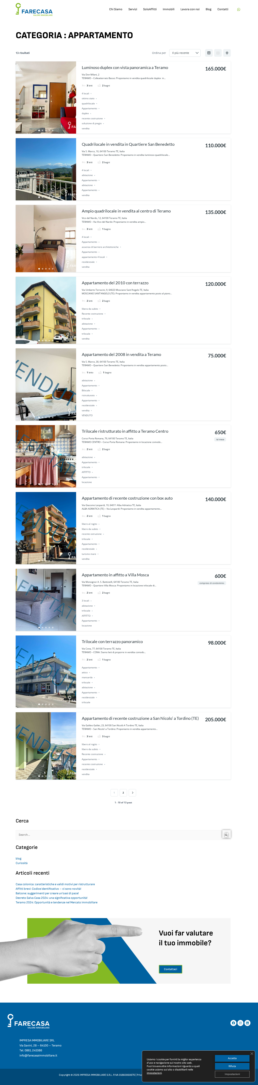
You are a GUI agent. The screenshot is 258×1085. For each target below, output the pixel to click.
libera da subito (90, 308)
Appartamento (89, 108)
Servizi (132, 9)
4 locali (85, 93)
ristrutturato (88, 395)
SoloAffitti (150, 9)
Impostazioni (232, 1074)
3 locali (85, 600)
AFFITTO (86, 472)
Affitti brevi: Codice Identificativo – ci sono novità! (48, 889)
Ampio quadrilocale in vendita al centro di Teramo (126, 210)
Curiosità (22, 863)
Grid (209, 53)
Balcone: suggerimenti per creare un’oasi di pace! (47, 893)
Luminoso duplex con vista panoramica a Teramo (125, 67)
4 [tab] (49, 130)
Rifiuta (232, 1066)
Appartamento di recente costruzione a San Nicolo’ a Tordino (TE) (140, 718)
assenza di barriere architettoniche (100, 247)
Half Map (227, 53)
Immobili (169, 9)
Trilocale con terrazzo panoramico (112, 641)
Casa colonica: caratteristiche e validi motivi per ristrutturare (55, 884)
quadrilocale (88, 103)
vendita (86, 128)
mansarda (87, 677)
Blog (208, 9)
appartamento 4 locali (93, 257)
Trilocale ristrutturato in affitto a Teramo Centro (125, 431)
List (218, 53)
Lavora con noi (190, 9)
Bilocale (86, 390)
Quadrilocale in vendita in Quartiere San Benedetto (128, 144)
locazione (87, 482)
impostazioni (154, 1073)
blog (18, 858)
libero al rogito (89, 524)
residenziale (88, 262)
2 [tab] (42, 130)
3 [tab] (46, 130)
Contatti (222, 9)
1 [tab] (39, 130)
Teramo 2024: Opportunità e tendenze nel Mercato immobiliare (56, 902)
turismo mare (89, 554)
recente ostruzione (92, 534)
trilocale (86, 318)
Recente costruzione (92, 313)
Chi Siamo (115, 9)
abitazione (87, 175)
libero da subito (90, 529)
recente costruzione (92, 118)
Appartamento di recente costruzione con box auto (127, 498)
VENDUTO (87, 415)
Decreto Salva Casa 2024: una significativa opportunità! (51, 898)
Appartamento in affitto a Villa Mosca (115, 574)
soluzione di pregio (92, 123)
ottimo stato (88, 98)
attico (85, 672)
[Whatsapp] (238, 9)
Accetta (232, 1058)
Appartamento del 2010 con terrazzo (115, 282)
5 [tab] (52, 130)
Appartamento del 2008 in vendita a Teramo (121, 354)
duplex (85, 113)
